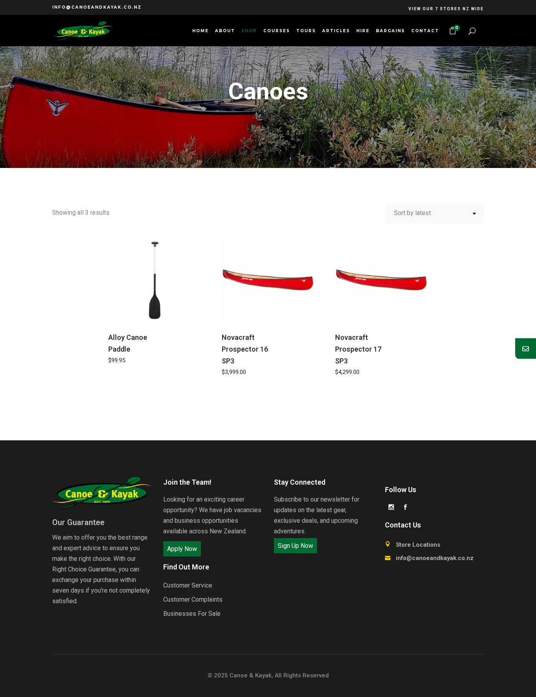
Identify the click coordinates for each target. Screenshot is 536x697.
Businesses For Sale (192, 613)
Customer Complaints (192, 599)
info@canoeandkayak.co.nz (97, 7)
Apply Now (182, 549)
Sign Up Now (295, 545)
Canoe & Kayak (251, 675)
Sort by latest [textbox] (412, 213)
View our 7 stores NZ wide (446, 9)
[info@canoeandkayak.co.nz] (525, 348)
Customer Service (187, 585)
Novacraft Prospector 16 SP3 (245, 349)
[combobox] (435, 213)
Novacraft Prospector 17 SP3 (358, 349)
